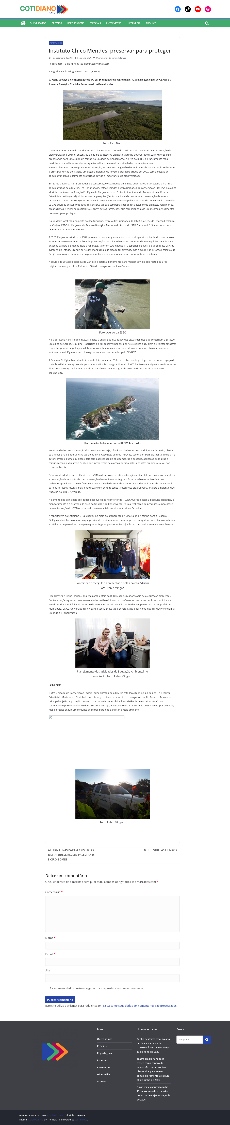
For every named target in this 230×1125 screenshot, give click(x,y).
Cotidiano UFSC (84, 57)
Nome (50, 938)
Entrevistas (113, 23)
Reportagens (75, 23)
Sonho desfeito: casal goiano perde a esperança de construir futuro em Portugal (153, 1043)
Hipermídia (133, 23)
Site (47, 970)
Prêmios (57, 23)
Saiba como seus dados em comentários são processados (140, 1006)
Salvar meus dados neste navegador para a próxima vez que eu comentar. (97, 988)
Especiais (95, 23)
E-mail (50, 954)
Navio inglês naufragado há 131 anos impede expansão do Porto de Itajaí (152, 1091)
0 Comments (102, 57)
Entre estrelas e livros (159, 850)
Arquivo (151, 23)
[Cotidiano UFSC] (23, 23)
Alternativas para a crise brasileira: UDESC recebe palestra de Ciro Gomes (71, 854)
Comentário (54, 892)
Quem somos (38, 23)
